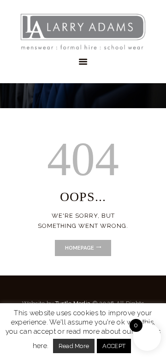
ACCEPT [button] (113, 346)
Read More (74, 346)
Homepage (79, 248)
